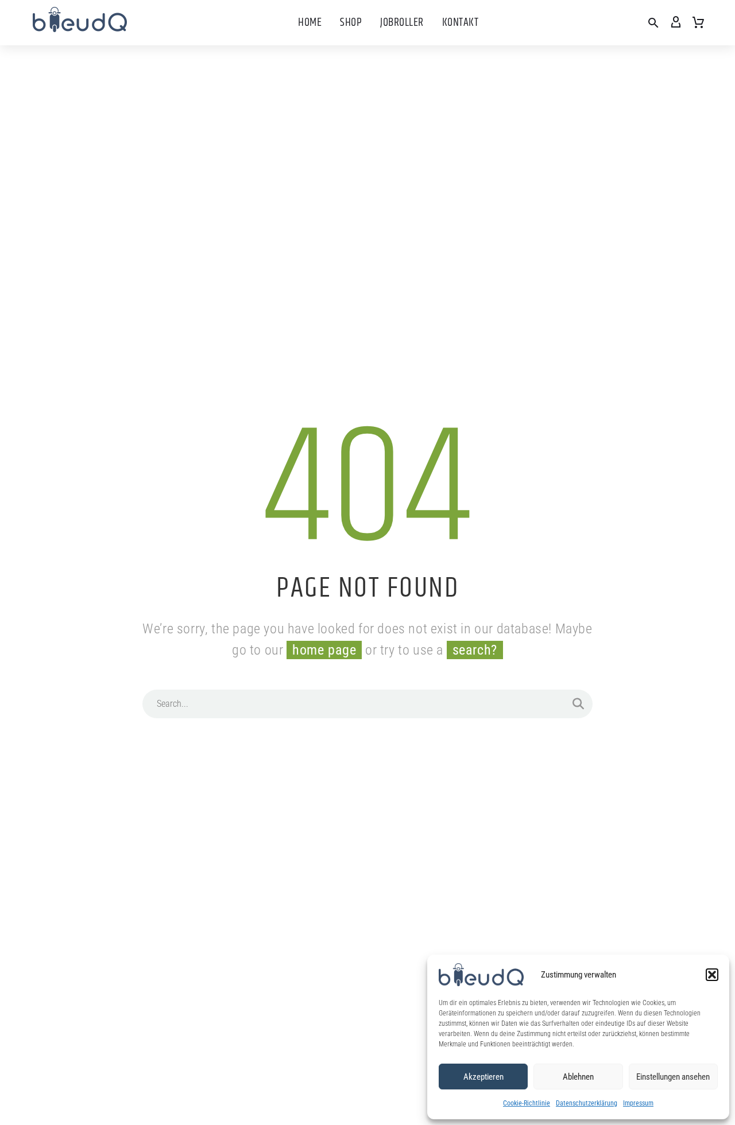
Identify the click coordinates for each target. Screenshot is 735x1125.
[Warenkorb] (698, 23)
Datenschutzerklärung (586, 1103)
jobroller (402, 23)
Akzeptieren (483, 1077)
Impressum (638, 1103)
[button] (712, 974)
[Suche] (578, 704)
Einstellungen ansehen (673, 1077)
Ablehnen (578, 1077)
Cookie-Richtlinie (526, 1103)
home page (324, 650)
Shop (351, 23)
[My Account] (676, 23)
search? (474, 650)
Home (310, 23)
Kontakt (460, 23)
